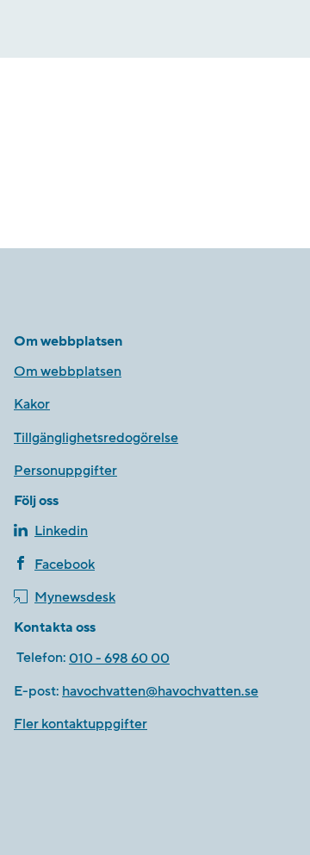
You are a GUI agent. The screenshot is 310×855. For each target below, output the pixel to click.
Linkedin (61, 531)
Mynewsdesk (74, 597)
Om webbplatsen (67, 371)
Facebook (64, 564)
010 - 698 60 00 (119, 658)
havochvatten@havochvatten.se (160, 691)
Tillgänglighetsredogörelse (96, 437)
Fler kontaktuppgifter (80, 724)
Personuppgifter (65, 470)
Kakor (32, 404)
